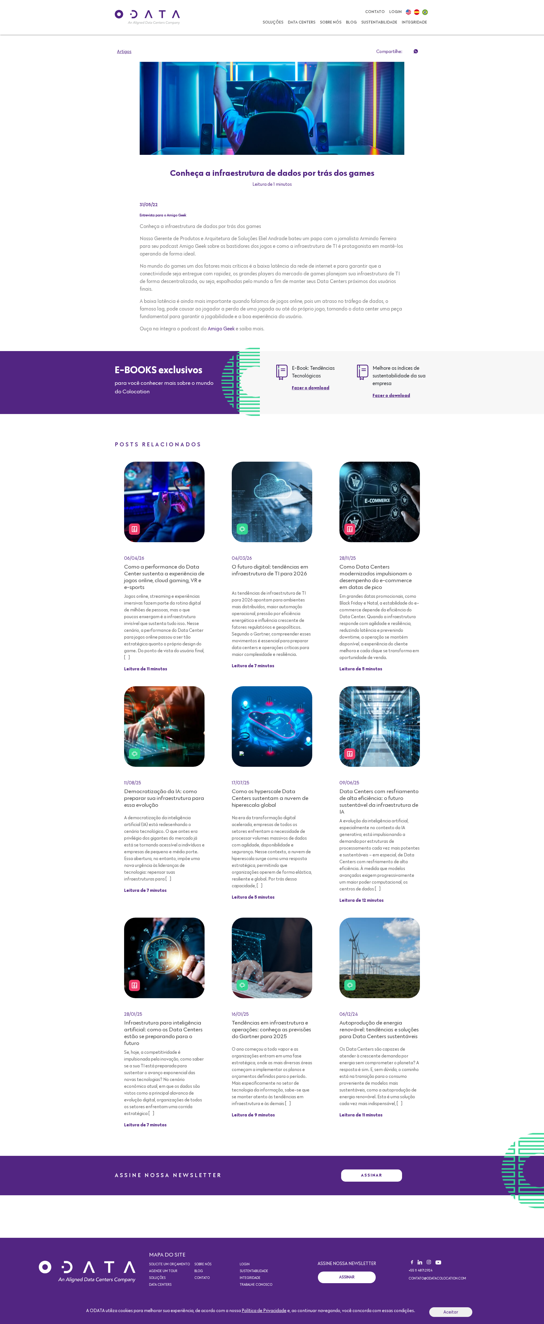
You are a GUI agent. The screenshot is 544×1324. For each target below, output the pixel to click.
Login (395, 12)
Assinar (371, 1175)
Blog (351, 22)
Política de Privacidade (264, 1310)
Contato (375, 12)
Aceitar (450, 1312)
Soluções (273, 22)
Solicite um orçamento (169, 1264)
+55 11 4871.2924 (420, 1270)
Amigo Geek (221, 328)
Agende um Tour (163, 1271)
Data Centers (301, 22)
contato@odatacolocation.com (437, 1278)
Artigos (124, 51)
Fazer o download (310, 388)
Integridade (414, 22)
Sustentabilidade (379, 22)
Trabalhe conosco (256, 1285)
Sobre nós (330, 22)
